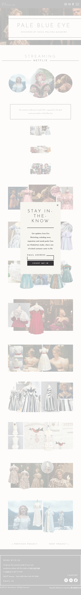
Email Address (36, 255)
